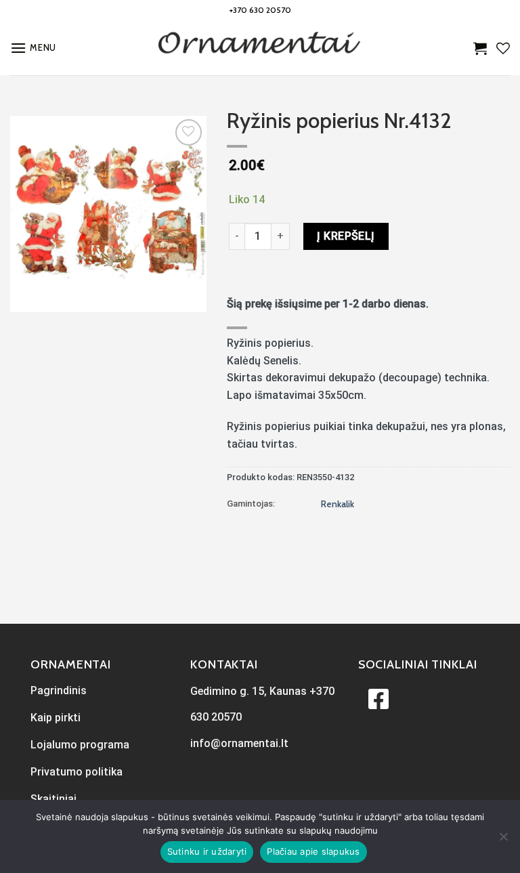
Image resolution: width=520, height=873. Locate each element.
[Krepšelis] (480, 48)
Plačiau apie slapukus (313, 851)
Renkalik (337, 503)
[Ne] (503, 840)
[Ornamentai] (260, 48)
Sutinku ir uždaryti (207, 851)
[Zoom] (28, 295)
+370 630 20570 (260, 10)
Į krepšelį (346, 236)
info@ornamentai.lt (239, 743)
